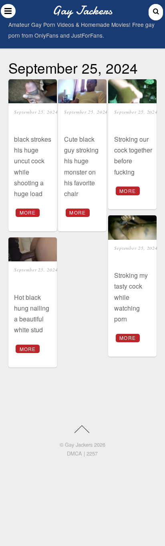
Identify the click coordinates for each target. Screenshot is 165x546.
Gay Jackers (79, 444)
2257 (92, 453)
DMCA (74, 453)
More (28, 212)
